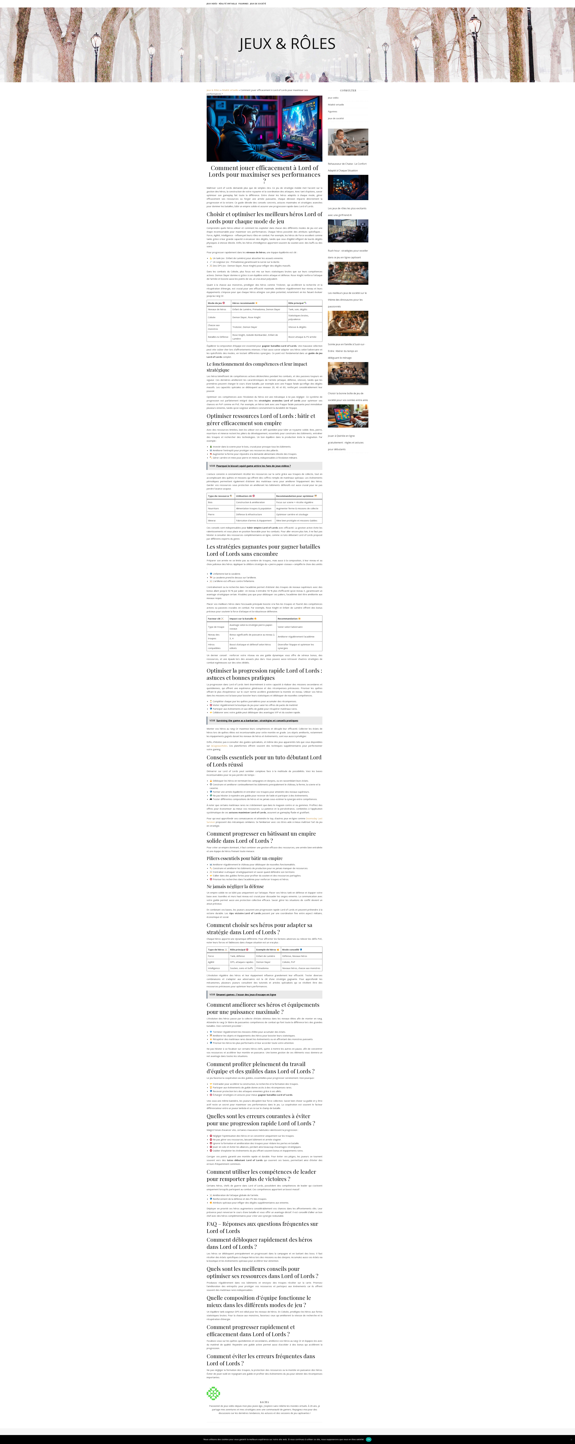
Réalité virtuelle (228, 3)
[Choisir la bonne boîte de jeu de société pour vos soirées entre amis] (348, 373)
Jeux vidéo (212, 3)
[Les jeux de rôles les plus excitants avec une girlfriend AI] (348, 187)
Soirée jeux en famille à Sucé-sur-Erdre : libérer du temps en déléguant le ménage (346, 351)
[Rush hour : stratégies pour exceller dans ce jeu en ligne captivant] (348, 230)
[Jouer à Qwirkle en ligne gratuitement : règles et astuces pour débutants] (348, 415)
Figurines (244, 3)
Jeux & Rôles (287, 43)
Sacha (264, 1402)
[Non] (571, 1439)
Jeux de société (258, 3)
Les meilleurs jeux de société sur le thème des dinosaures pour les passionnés (347, 299)
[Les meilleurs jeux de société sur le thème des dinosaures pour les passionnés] (348, 273)
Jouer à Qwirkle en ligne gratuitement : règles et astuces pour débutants (346, 442)
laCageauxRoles (219, 745)
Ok (368, 1439)
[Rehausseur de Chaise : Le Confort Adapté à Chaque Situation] (348, 142)
